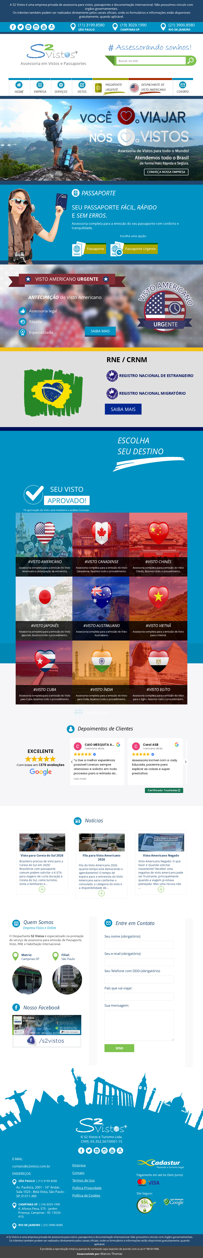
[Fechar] (91, 1207)
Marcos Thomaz (111, 1254)
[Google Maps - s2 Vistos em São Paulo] (65, 977)
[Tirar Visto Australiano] (101, 603)
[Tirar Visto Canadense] (101, 539)
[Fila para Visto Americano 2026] (101, 842)
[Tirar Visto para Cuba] (45, 666)
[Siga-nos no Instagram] (36, 26)
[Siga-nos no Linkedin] (28, 26)
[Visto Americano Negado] (161, 842)
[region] (51, 1227)
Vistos (82, 92)
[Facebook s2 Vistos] (46, 1031)
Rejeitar (32, 1241)
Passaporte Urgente (113, 87)
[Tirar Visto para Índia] (101, 666)
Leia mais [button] (141, 779)
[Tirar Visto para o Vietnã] (158, 603)
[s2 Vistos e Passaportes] (101, 140)
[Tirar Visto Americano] (45, 539)
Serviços (61, 92)
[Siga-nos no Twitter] (20, 26)
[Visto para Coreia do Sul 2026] (42, 842)
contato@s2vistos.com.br (31, 1166)
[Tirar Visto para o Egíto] (158, 666)
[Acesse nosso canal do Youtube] (44, 26)
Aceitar (71, 1241)
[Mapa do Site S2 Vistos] (51, 26)
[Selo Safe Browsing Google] (174, 1202)
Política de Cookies (86, 1195)
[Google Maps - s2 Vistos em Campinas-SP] (25, 977)
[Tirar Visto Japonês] (45, 603)
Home (19, 92)
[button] (186, 762)
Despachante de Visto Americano (153, 87)
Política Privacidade (87, 1188)
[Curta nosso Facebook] (13, 26)
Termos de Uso (83, 1180)
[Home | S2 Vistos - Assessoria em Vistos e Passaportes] (52, 51)
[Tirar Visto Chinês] (158, 539)
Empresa (40, 92)
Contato (183, 92)
